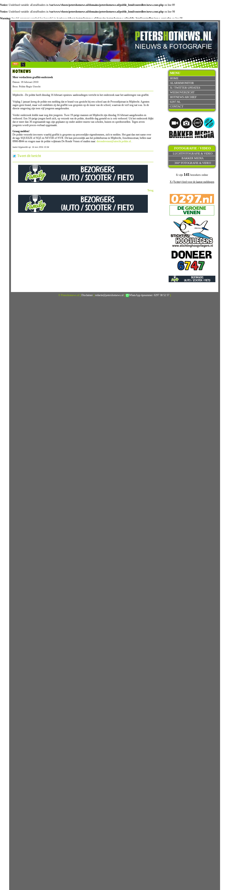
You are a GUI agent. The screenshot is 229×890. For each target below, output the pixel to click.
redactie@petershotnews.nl (109, 295)
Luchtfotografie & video (192, 153)
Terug (150, 190)
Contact (176, 106)
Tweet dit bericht (29, 156)
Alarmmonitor (182, 83)
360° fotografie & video (192, 163)
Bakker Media (193, 158)
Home (174, 78)
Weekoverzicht (182, 92)
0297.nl (175, 101)
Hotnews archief (183, 97)
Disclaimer (87, 295)
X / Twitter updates (185, 87)
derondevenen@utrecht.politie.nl (114, 141)
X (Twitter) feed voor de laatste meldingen (192, 181)
